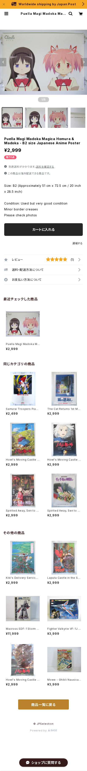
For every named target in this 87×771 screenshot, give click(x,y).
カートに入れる (44, 229)
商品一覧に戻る (43, 705)
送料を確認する (45, 166)
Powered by (39, 730)
